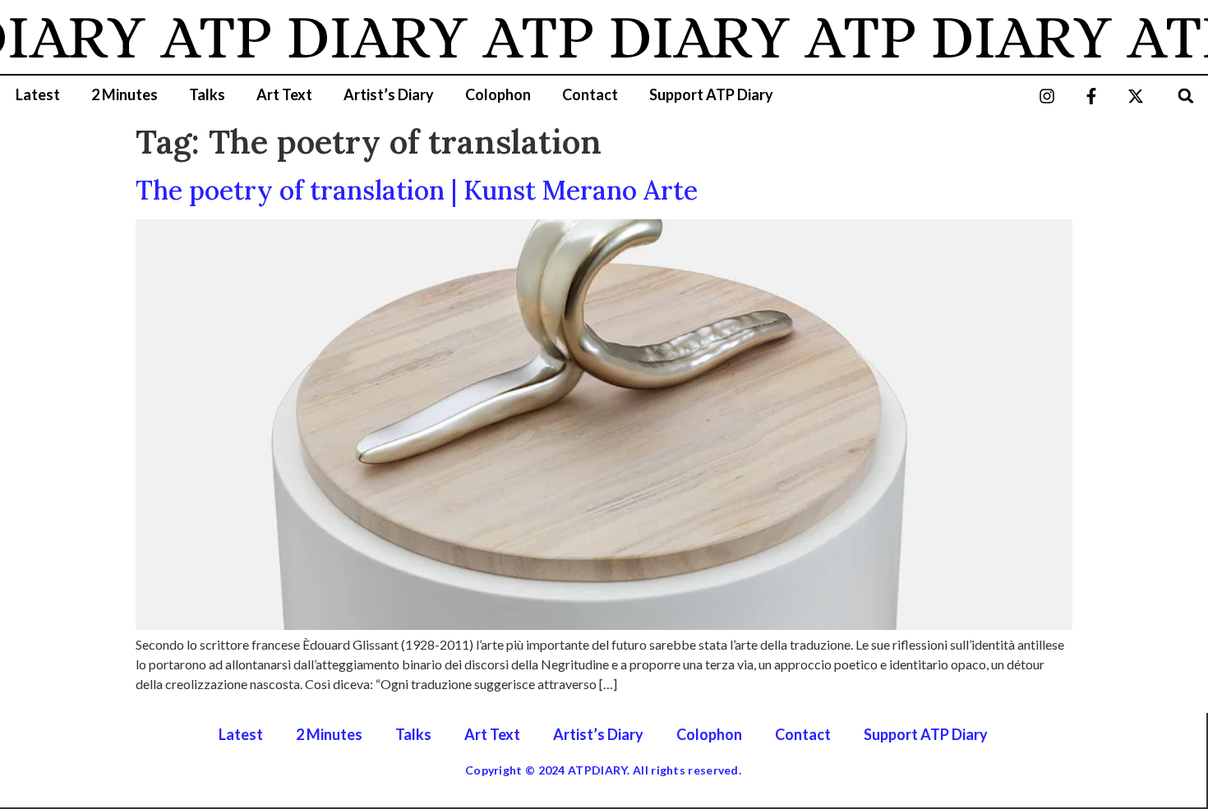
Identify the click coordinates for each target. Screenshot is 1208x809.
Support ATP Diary (711, 94)
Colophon (498, 94)
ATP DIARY (300, 36)
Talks (207, 94)
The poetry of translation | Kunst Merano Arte (417, 190)
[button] (1186, 95)
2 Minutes (124, 94)
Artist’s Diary (388, 94)
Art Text (284, 94)
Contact (590, 94)
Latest (38, 94)
